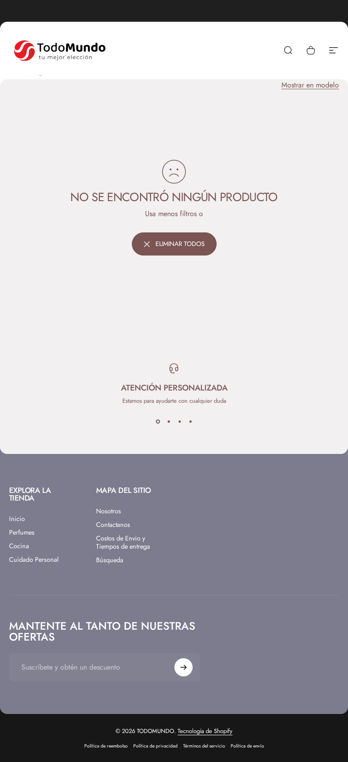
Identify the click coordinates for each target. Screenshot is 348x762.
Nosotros (108, 511)
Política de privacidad (155, 746)
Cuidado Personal (33, 559)
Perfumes (21, 532)
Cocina (19, 546)
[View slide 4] (190, 421)
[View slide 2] (168, 421)
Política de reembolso (106, 746)
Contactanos (113, 525)
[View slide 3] (179, 421)
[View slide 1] (157, 421)
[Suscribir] (183, 667)
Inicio (17, 519)
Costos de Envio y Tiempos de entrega (123, 542)
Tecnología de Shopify (205, 731)
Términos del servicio (204, 746)
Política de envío (247, 746)
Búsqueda (109, 560)
